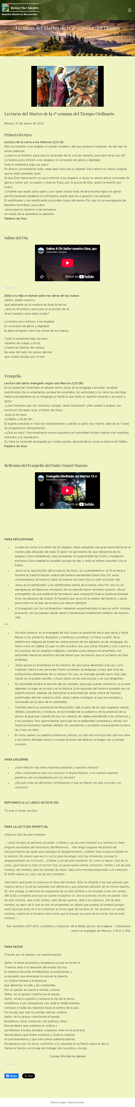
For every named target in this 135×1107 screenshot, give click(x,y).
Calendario (11, 1064)
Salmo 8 (10, 287)
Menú (129, 10)
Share (13, 1075)
